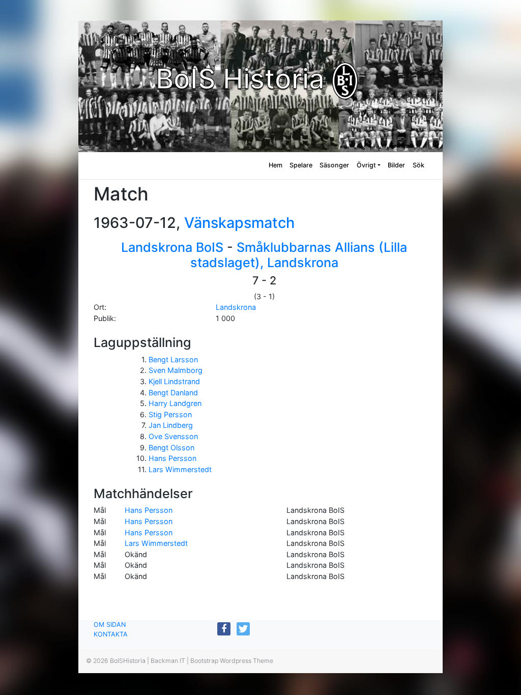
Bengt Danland (173, 392)
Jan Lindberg (171, 425)
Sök (418, 165)
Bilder (396, 165)
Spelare (301, 165)
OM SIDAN (110, 624)
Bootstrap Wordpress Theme (231, 660)
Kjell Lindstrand (174, 381)
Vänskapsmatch (239, 222)
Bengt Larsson (173, 359)
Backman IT (168, 660)
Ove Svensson (173, 436)
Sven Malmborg (175, 370)
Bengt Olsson (171, 447)
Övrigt (366, 165)
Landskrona (236, 307)
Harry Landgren (175, 403)
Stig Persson (170, 414)
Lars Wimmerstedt (180, 469)
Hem (275, 165)
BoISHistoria (128, 660)
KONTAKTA (111, 634)
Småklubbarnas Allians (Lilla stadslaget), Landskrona (299, 255)
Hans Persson (172, 458)
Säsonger (334, 165)
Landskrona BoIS (172, 247)
